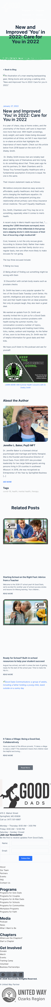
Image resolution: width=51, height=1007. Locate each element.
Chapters (8, 935)
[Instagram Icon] (9, 975)
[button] (28, 10)
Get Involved (11, 948)
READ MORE (8, 594)
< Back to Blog (9, 69)
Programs (8, 889)
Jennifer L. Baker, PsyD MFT (19, 445)
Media (5, 918)
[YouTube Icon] (15, 975)
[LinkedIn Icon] (21, 975)
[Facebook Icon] (3, 975)
